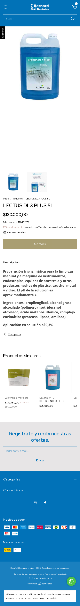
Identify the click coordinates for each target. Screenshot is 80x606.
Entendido (51, 598)
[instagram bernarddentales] (35, 502)
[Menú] (6, 8)
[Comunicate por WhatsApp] (71, 581)
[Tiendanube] (40, 584)
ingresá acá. (62, 574)
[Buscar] (72, 18)
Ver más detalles (16, 232)
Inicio (6, 198)
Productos (17, 198)
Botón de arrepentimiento (40, 578)
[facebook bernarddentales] (45, 502)
